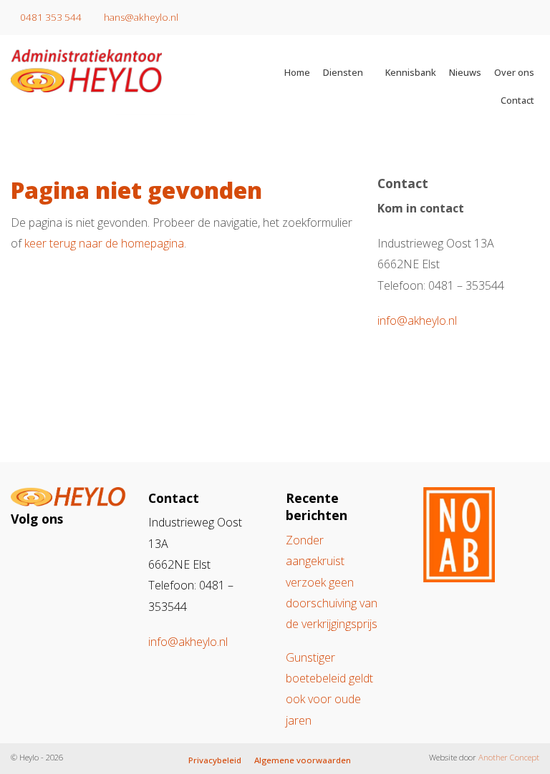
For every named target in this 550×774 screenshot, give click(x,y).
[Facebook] (57, 552)
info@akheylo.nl (417, 320)
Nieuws (465, 72)
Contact (517, 100)
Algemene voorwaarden (302, 760)
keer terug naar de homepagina (104, 243)
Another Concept (508, 757)
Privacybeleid (214, 760)
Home (297, 72)
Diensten (343, 72)
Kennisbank (410, 72)
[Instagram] (30, 552)
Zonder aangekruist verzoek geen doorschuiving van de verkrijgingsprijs (331, 582)
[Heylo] (114, 70)
